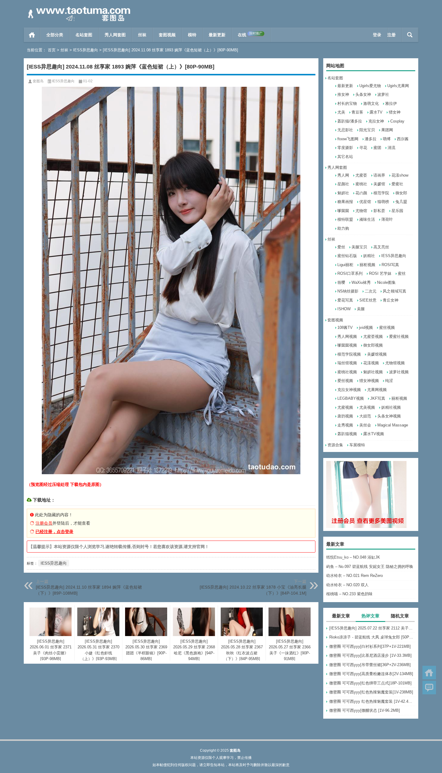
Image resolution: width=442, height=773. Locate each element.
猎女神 (395, 112)
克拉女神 (376, 121)
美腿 (361, 309)
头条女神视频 (389, 416)
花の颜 (361, 193)
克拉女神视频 (349, 389)
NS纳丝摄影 (347, 291)
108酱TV (345, 327)
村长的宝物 (347, 103)
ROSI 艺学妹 (380, 273)
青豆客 (357, 112)
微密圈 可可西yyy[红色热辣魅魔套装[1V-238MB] (371, 692)
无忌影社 (345, 130)
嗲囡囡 (343, 210)
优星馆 (365, 201)
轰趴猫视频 (347, 434)
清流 (391, 147)
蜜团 (377, 147)
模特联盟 (345, 219)
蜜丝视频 (387, 327)
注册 (391, 34)
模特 (192, 34)
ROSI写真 (390, 264)
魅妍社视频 (373, 372)
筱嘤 (341, 282)
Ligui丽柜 (345, 264)
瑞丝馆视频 (347, 363)
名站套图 (83, 34)
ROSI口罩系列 (350, 273)
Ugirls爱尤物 (370, 85)
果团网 (387, 130)
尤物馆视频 (395, 363)
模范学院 (381, 193)
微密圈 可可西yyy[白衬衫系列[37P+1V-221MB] (370, 646)
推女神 (343, 94)
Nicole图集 (386, 282)
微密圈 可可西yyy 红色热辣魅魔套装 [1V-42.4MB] (372, 701)
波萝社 (383, 94)
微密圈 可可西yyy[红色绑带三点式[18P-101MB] (370, 683)
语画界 (379, 175)
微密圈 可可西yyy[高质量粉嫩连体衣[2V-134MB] (371, 673)
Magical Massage (392, 425)
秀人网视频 (347, 336)
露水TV (376, 112)
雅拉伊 (391, 103)
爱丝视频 (345, 380)
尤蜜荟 (361, 175)
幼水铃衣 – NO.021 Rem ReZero (354, 575)
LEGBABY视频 (350, 398)
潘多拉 (370, 139)
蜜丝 (402, 273)
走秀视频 (345, 425)
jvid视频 (366, 327)
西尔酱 (403, 139)
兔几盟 (401, 201)
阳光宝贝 (367, 130)
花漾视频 (371, 363)
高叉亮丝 (381, 247)
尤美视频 (367, 407)
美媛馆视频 (377, 354)
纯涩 (389, 380)
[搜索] (410, 35)
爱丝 (341, 247)
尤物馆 (361, 210)
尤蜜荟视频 (373, 336)
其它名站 (345, 156)
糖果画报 (345, 201)
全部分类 (54, 34)
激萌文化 (371, 103)
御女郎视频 (373, 345)
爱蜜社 (397, 184)
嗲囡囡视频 (347, 345)
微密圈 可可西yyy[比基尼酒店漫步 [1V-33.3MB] (370, 655)
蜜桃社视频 (347, 372)
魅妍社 (343, 193)
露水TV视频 (373, 434)
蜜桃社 (361, 184)
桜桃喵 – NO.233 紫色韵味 (349, 594)
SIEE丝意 (367, 300)
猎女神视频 (369, 380)
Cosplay (397, 121)
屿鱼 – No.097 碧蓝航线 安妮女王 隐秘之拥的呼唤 (369, 566)
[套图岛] (78, 8)
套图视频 (167, 34)
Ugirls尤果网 (398, 85)
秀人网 (343, 175)
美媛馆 (379, 184)
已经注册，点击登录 (54, 531)
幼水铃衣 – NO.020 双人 (347, 585)
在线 (250, 34)
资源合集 (335, 445)
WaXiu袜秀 (361, 282)
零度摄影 (345, 147)
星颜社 (343, 184)
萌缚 (387, 139)
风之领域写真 (394, 291)
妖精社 (369, 255)
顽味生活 (367, 219)
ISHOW (344, 309)
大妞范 (365, 416)
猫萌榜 (383, 201)
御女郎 (401, 193)
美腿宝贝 (359, 247)
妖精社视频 (391, 407)
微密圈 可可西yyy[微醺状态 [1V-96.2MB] (364, 710)
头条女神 (363, 94)
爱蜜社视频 (399, 336)
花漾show (399, 175)
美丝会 (365, 425)
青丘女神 (390, 300)
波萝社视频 (399, 372)
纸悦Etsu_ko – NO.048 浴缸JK (353, 557)
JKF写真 (377, 398)
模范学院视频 (349, 354)
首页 (32, 35)
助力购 (343, 228)
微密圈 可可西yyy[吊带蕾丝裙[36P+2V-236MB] (370, 664)
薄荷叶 (387, 219)
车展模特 (357, 445)
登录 (377, 34)
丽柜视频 (367, 264)
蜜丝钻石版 (347, 255)
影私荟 (379, 210)
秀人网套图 (115, 34)
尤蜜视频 (345, 407)
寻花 (363, 147)
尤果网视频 (377, 389)
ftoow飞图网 (347, 139)
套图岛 (38, 81)
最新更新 (217, 34)
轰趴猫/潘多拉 (349, 121)
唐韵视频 (345, 416)
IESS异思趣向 (85, 50)
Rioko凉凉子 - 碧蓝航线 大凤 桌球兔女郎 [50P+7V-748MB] (372, 637)
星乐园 (397, 210)
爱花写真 (345, 300)
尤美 (341, 112)
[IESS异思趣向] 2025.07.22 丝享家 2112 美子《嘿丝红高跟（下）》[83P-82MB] (372, 628)
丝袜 (142, 34)
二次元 (370, 291)
